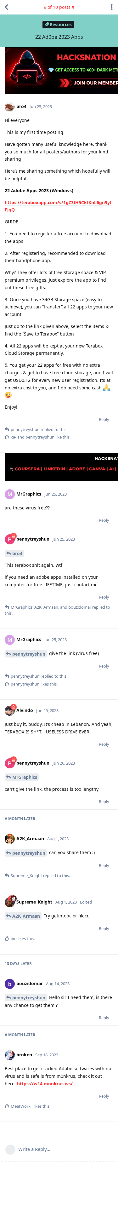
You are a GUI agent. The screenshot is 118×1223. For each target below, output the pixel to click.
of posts (57, 7)
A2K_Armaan (26, 916)
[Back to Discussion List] (6, 7)
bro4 (17, 553)
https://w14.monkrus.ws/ (45, 1084)
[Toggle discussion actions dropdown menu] (111, 7)
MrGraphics (24, 777)
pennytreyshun (28, 654)
